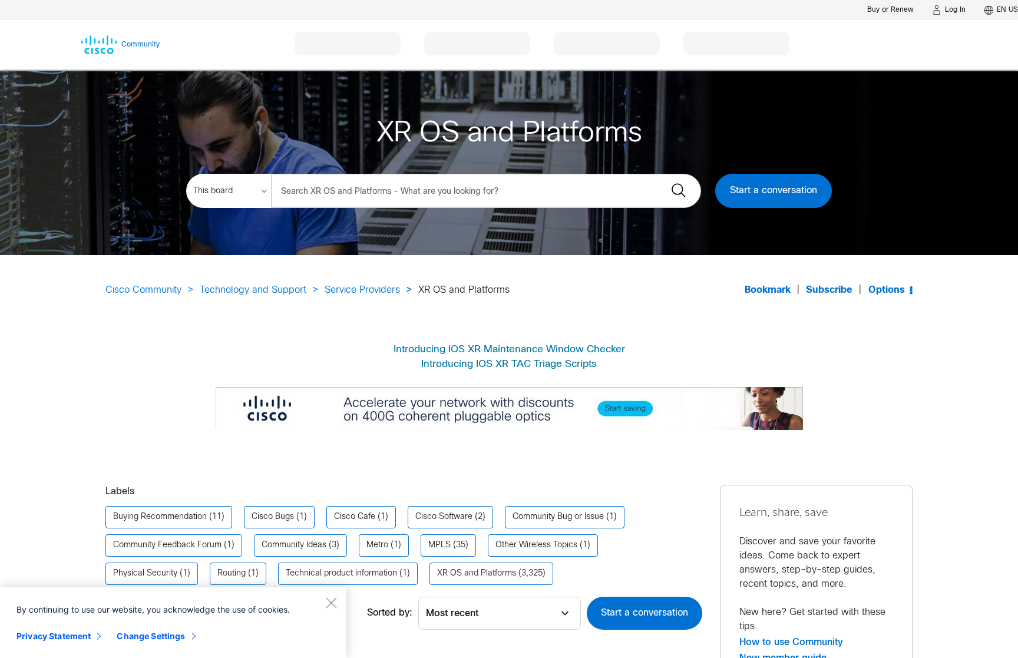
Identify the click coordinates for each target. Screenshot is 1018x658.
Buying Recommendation (160, 517)
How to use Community (791, 642)
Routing (231, 573)
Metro (377, 545)
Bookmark (768, 290)
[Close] (331, 603)
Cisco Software (443, 517)
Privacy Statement (53, 636)
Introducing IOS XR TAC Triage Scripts (509, 364)
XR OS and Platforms (476, 573)
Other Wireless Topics (536, 545)
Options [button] (886, 290)
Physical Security (145, 573)
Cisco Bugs (273, 517)
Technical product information (341, 573)
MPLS (439, 545)
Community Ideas (294, 545)
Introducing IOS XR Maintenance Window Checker (509, 350)
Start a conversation (773, 190)
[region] (173, 622)
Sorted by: (389, 613)
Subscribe (829, 290)
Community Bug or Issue (558, 517)
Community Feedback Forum (167, 545)
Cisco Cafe (354, 517)
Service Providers (362, 290)
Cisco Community (143, 290)
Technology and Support (253, 290)
